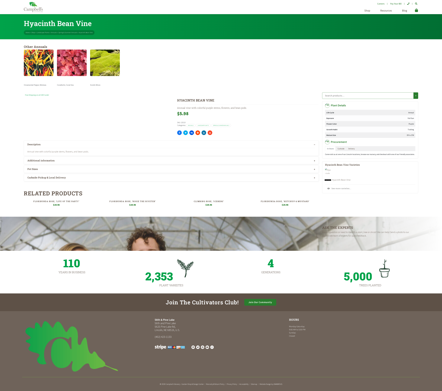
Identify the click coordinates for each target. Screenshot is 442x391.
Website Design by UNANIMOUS (271, 384)
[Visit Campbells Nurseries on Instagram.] (212, 347)
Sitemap (254, 384)
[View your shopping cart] (413, 9)
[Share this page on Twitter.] (185, 132)
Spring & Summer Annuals (67, 33)
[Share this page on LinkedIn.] (204, 132)
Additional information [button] (41, 160)
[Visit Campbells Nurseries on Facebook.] (193, 347)
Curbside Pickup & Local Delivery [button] (46, 177)
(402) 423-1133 (163, 337)
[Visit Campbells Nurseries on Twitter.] (198, 347)
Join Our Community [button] (260, 302)
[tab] (171, 144)
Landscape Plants (43, 33)
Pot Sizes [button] (32, 169)
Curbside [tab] (341, 148)
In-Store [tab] (330, 148)
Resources (386, 10)
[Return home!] (33, 11)
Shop (367, 10)
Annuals (54, 33)
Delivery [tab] (351, 148)
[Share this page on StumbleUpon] (210, 132)
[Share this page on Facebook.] (179, 132)
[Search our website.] (414, 2)
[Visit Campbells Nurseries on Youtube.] (207, 347)
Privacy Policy (232, 384)
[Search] (416, 95)
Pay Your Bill (395, 3)
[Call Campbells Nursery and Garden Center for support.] (406, 2)
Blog (404, 10)
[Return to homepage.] (88, 346)
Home (28, 33)
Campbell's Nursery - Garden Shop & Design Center (185, 384)
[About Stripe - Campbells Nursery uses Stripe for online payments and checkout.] (170, 350)
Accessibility (244, 384)
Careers (380, 3)
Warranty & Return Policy (215, 384)
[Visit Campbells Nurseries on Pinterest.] (202, 347)
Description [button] (34, 144)
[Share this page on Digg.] (191, 132)
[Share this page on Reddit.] (197, 132)
